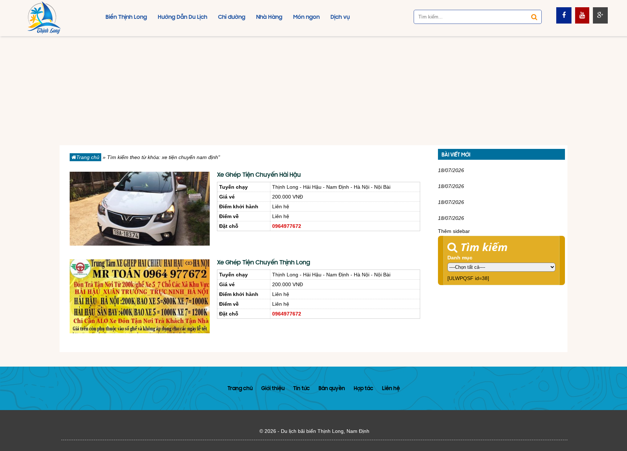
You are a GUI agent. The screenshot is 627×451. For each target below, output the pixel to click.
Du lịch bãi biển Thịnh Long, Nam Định (325, 431)
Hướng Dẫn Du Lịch (182, 17)
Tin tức (301, 389)
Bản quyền (332, 389)
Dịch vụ (340, 17)
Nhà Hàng (269, 17)
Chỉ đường (231, 17)
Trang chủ (87, 157)
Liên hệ (391, 389)
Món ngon (306, 17)
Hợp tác (363, 389)
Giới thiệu (272, 389)
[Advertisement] (313, 91)
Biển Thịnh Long (126, 17)
